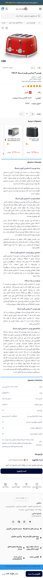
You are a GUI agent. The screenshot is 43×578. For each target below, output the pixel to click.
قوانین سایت (34, 557)
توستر (3, 22)
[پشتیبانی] (18, 522)
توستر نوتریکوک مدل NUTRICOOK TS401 (14, 140)
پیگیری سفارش (16, 536)
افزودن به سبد (34, 574)
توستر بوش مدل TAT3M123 (34, 140)
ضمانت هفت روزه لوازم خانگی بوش (32, 547)
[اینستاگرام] (24, 522)
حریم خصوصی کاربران (14, 529)
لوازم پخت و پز (31, 22)
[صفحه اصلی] (39, 22)
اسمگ (33, 68)
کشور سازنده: (36, 103)
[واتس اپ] (13, 522)
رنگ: (39, 92)
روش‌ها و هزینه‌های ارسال (15, 547)
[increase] (33, 114)
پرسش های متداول (32, 529)
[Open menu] (40, 8)
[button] (5, 139)
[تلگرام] (29, 522)
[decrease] (21, 114)
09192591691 (36, 516)
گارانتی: (38, 98)
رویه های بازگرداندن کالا (32, 537)
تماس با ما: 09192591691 (17, 558)
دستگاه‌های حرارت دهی (16, 22)
